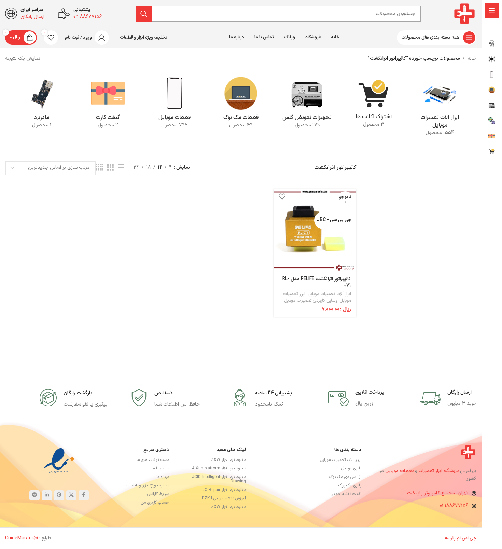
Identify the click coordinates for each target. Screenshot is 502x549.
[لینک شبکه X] (71, 495)
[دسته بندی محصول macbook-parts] (240, 104)
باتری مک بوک (349, 485)
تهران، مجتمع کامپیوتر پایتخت (437, 493)
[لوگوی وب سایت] (464, 13)
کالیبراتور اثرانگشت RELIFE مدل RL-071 (316, 282)
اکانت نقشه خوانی (346, 494)
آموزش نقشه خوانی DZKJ (224, 498)
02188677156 (454, 505)
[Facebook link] (84, 495)
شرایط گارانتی (158, 494)
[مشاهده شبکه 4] (99, 168)
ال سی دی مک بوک (345, 477)
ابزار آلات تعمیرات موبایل (329, 294)
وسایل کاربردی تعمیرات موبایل (310, 300)
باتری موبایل (351, 468)
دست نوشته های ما (153, 460)
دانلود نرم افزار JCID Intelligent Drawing (219, 479)
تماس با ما (160, 468)
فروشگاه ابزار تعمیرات (439, 471)
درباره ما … (160, 477)
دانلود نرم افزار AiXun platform (219, 468)
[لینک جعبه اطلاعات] (448, 398)
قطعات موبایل (399, 471)
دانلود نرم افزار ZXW (228, 460)
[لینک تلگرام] (34, 495)
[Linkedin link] (47, 495)
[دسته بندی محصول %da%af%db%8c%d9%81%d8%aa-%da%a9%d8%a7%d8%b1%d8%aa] (108, 104)
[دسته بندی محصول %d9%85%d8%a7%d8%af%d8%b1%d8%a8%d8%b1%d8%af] (41, 104)
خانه (472, 58)
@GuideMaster (21, 538)
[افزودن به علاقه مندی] (282, 196)
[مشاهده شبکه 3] (110, 168)
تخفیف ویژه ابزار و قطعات (147, 485)
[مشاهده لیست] (121, 168)
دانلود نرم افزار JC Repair (224, 490)
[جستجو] (144, 14)
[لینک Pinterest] (59, 495)
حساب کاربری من (155, 502)
